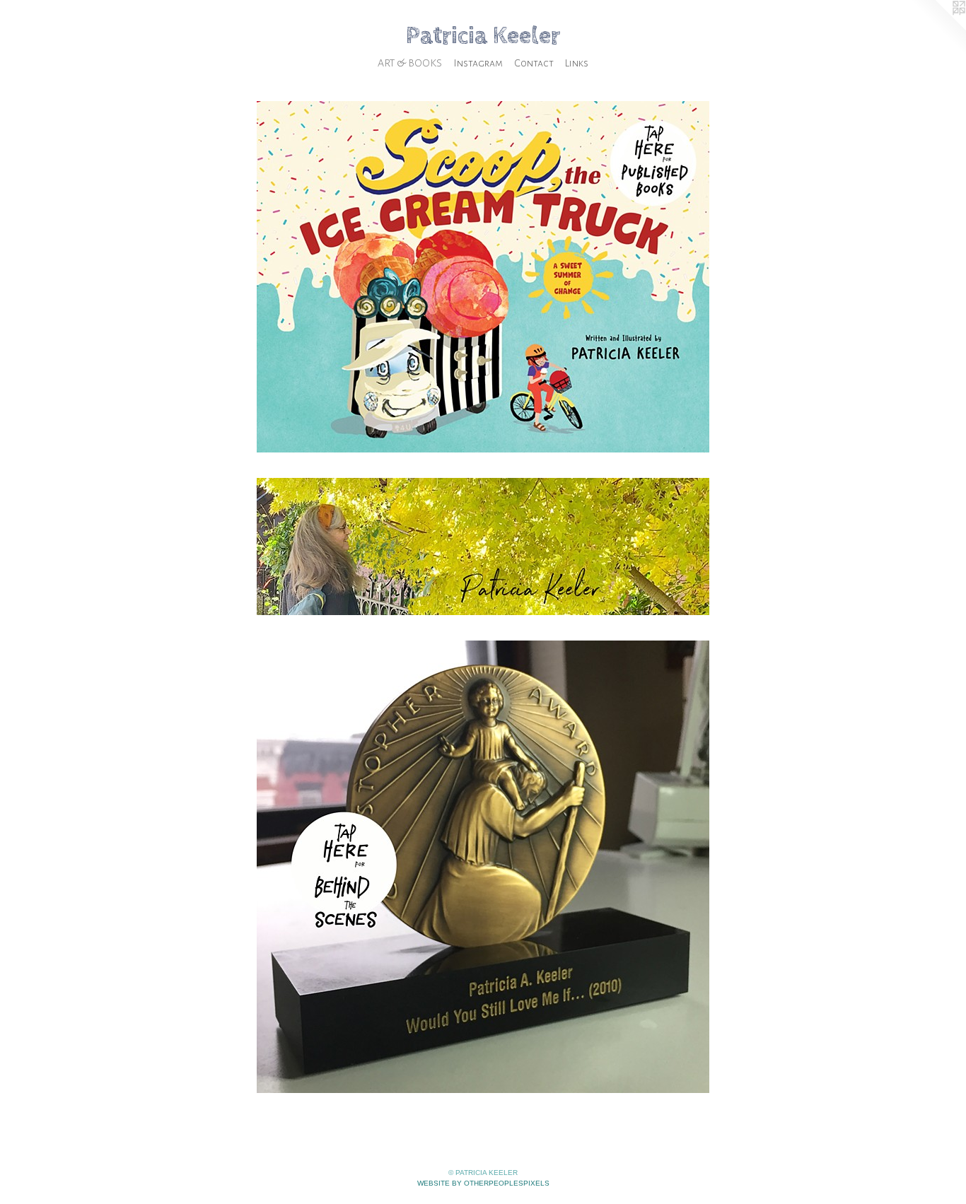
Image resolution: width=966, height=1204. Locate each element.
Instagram (478, 63)
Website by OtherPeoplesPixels (483, 1183)
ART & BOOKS (410, 63)
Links (576, 63)
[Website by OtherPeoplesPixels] (937, 28)
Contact (534, 63)
